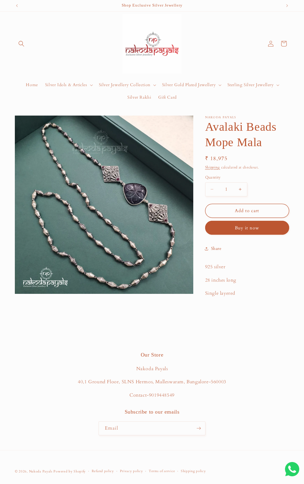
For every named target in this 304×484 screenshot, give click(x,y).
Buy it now (247, 228)
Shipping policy (193, 471)
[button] (21, 43)
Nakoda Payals (41, 471)
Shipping (212, 167)
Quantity (213, 177)
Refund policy (103, 471)
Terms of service (162, 471)
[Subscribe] (198, 428)
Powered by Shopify (69, 471)
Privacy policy (131, 471)
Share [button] (216, 248)
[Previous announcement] (16, 5)
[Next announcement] (287, 5)
